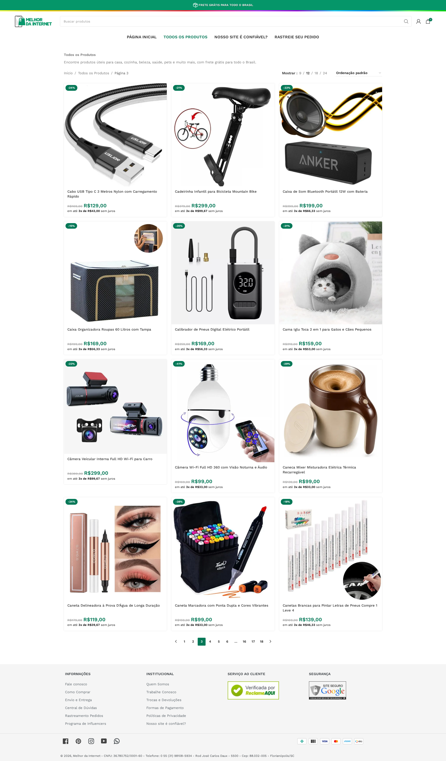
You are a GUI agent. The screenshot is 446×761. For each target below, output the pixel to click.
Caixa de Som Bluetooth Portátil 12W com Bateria (325, 191)
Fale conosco (76, 684)
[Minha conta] (418, 21)
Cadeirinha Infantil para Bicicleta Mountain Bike (216, 191)
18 (261, 641)
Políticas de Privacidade (166, 716)
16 (244, 641)
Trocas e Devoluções (163, 700)
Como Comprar (77, 692)
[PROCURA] (406, 21)
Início (68, 73)
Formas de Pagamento (165, 708)
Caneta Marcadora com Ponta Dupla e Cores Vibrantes (221, 605)
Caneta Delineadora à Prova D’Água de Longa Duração (113, 605)
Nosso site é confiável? (166, 724)
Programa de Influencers (85, 724)
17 (253, 641)
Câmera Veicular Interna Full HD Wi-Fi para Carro (109, 459)
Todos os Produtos (93, 73)
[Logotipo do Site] (33, 21)
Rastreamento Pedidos (84, 716)
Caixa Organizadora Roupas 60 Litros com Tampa (109, 329)
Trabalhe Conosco (161, 692)
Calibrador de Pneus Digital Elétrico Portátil (212, 329)
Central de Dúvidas (81, 708)
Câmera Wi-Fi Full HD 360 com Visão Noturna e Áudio (221, 467)
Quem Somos (157, 684)
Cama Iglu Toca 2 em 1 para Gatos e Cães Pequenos (327, 329)
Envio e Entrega (78, 700)
